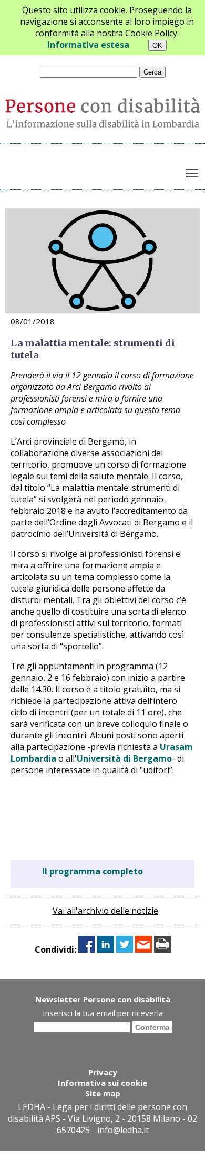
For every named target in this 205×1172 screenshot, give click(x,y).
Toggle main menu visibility (192, 173)
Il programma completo (92, 871)
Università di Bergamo (124, 758)
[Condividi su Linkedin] (105, 949)
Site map (102, 1093)
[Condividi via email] (143, 949)
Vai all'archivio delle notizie (105, 910)
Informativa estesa (88, 44)
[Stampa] (162, 949)
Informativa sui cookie (102, 1083)
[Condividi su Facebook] (86, 949)
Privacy (102, 1072)
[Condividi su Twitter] (124, 949)
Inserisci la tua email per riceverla (103, 1013)
